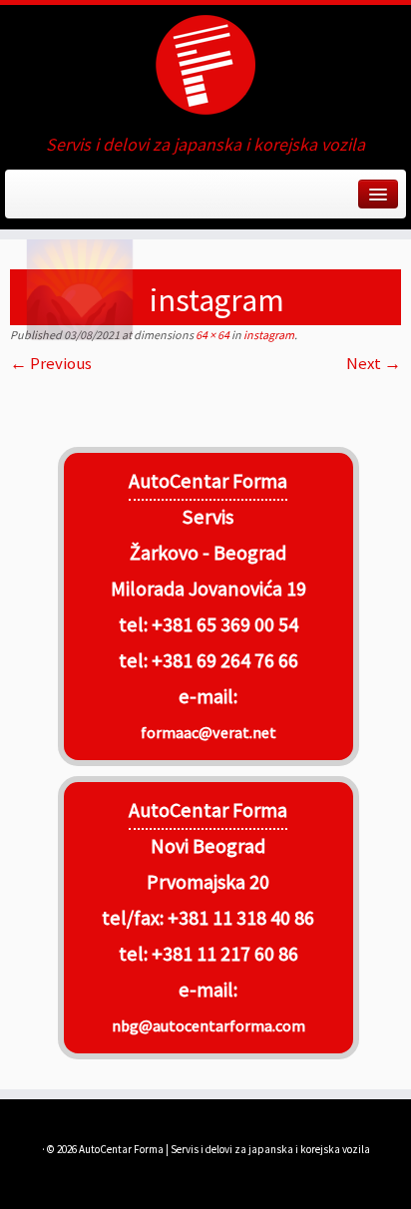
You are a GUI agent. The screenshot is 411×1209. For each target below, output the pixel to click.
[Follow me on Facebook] (22, 200)
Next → (373, 363)
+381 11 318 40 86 (239, 918)
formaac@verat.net (208, 732)
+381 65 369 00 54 (225, 624)
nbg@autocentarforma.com (208, 1025)
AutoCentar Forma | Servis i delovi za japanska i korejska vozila (224, 1149)
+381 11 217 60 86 (225, 954)
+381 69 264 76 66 (225, 660)
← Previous (51, 363)
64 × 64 (211, 334)
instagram (267, 334)
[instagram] (205, 404)
